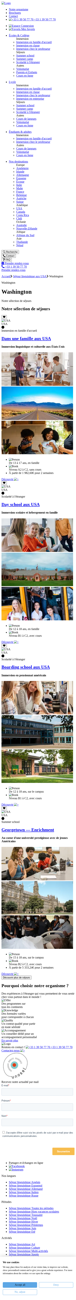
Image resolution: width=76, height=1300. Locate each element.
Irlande (20, 171)
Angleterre (22, 168)
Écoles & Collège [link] (19, 35)
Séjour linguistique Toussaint (25, 1214)
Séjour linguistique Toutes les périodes (31, 1208)
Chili (19, 218)
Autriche (21, 198)
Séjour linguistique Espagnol (25, 1185)
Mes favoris (27, 29)
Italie (19, 185)
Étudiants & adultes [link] (20, 131)
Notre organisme (18, 9)
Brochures (15, 12)
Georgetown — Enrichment (27, 829)
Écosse (20, 181)
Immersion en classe (28, 45)
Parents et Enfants (26, 72)
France (20, 191)
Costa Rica (22, 215)
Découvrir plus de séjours (16, 977)
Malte (19, 188)
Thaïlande (22, 241)
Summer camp (24, 58)
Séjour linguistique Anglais (24, 1182)
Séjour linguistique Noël (23, 1218)
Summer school (25, 55)
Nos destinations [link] (18, 161)
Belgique (21, 195)
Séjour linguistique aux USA (30, 276)
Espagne (21, 178)
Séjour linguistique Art (22, 1244)
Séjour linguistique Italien (24, 1192)
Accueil (6, 276)
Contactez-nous (10, 1050)
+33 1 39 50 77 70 (44, 19)
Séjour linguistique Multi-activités (28, 1251)
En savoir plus (9, 1040)
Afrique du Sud (25, 235)
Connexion (27, 25)
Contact (13, 16)
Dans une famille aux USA (26, 338)
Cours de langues (26, 118)
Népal (19, 245)
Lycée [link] (12, 82)
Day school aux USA (20, 504)
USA (19, 208)
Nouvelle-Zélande (26, 228)
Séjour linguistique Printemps (26, 1225)
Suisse (20, 201)
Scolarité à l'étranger (28, 62)
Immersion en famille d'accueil (34, 42)
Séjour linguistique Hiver (23, 1221)
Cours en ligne (24, 75)
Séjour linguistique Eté (22, 1231)
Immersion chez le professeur (33, 48)
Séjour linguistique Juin (22, 1228)
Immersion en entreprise (30, 98)
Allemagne (22, 175)
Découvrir (7, 479)
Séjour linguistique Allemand (26, 1188)
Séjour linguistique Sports (24, 1254)
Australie (21, 225)
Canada (20, 211)
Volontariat (22, 68)
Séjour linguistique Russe (23, 1195)
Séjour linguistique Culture (24, 1247)
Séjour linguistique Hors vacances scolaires (34, 1211)
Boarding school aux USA (25, 667)
